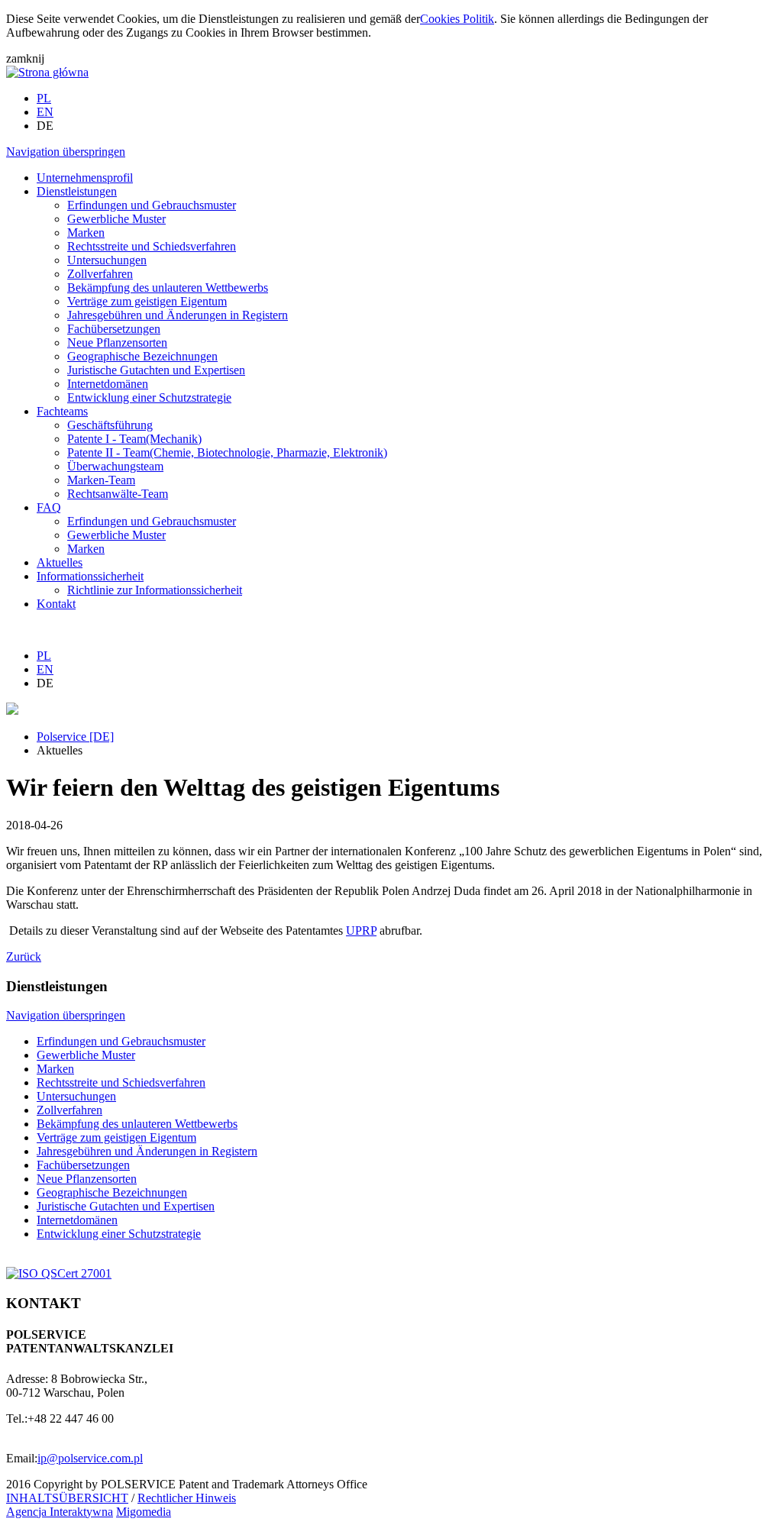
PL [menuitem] (44, 98)
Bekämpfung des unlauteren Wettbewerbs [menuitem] (167, 287)
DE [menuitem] (45, 125)
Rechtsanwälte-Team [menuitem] (117, 493)
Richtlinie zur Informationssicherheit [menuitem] (154, 589)
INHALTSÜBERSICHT (67, 1497)
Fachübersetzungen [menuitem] (113, 328)
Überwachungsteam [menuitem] (115, 466)
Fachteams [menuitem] (62, 411)
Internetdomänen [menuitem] (107, 383)
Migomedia (143, 1511)
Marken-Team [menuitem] (101, 479)
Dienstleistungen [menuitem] (77, 191)
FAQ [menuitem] (49, 507)
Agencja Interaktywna (59, 1511)
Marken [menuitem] (86, 232)
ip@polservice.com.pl (90, 1458)
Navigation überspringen (65, 151)
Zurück (23, 956)
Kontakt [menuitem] (56, 603)
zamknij (25, 58)
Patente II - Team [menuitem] (227, 452)
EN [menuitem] (45, 111)
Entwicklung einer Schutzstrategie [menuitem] (149, 397)
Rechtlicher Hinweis (186, 1497)
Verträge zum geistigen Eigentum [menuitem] (147, 301)
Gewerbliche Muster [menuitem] (116, 218)
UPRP (361, 930)
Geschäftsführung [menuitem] (110, 424)
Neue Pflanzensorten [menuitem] (117, 342)
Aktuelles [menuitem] (59, 562)
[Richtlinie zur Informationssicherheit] (58, 1273)
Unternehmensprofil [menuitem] (85, 177)
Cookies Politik (457, 18)
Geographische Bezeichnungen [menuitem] (142, 356)
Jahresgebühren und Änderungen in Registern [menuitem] (177, 315)
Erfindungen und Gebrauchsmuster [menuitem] (151, 205)
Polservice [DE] (75, 736)
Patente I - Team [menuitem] (134, 438)
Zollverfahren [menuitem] (100, 273)
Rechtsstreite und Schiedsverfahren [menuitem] (151, 246)
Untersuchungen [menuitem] (107, 260)
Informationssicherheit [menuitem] (90, 576)
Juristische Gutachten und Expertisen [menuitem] (156, 369)
